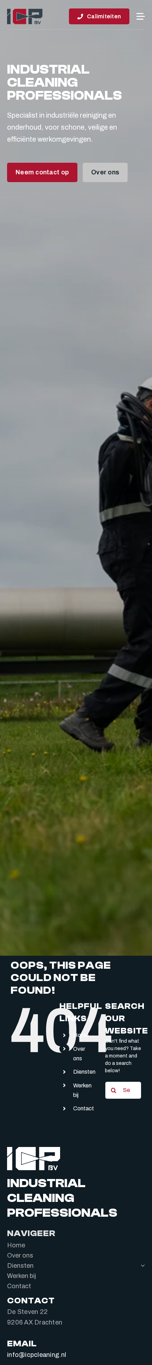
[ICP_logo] (24, 11)
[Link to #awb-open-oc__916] (140, 16)
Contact (83, 1108)
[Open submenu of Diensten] (141, 1265)
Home (81, 1035)
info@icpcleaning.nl (36, 1354)
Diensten (84, 1071)
